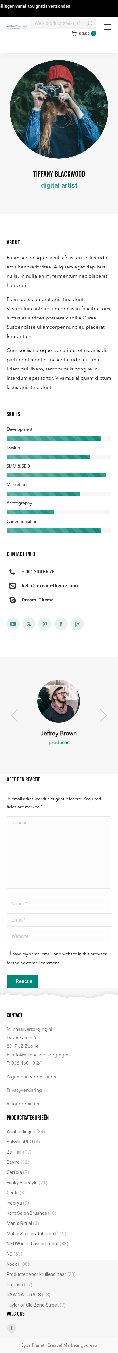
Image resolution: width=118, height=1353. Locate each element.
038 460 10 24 (26, 1063)
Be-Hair (14, 1152)
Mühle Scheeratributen (30, 1233)
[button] (14, 715)
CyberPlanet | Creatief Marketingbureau (59, 1345)
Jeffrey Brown (59, 734)
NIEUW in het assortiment (33, 1243)
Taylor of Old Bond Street (33, 1305)
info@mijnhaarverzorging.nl (40, 1055)
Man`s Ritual (19, 1223)
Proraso (15, 1284)
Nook (12, 1264)
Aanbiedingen (21, 1131)
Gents (13, 1192)
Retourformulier (23, 1104)
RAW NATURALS (24, 1294)
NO (10, 1254)
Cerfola (14, 1172)
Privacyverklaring (24, 1090)
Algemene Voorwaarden (32, 1077)
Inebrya (14, 1203)
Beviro (13, 1162)
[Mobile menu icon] (107, 27)
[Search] (89, 23)
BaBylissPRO (20, 1141)
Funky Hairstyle (22, 1182)
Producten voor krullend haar (36, 1274)
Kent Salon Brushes (27, 1213)
